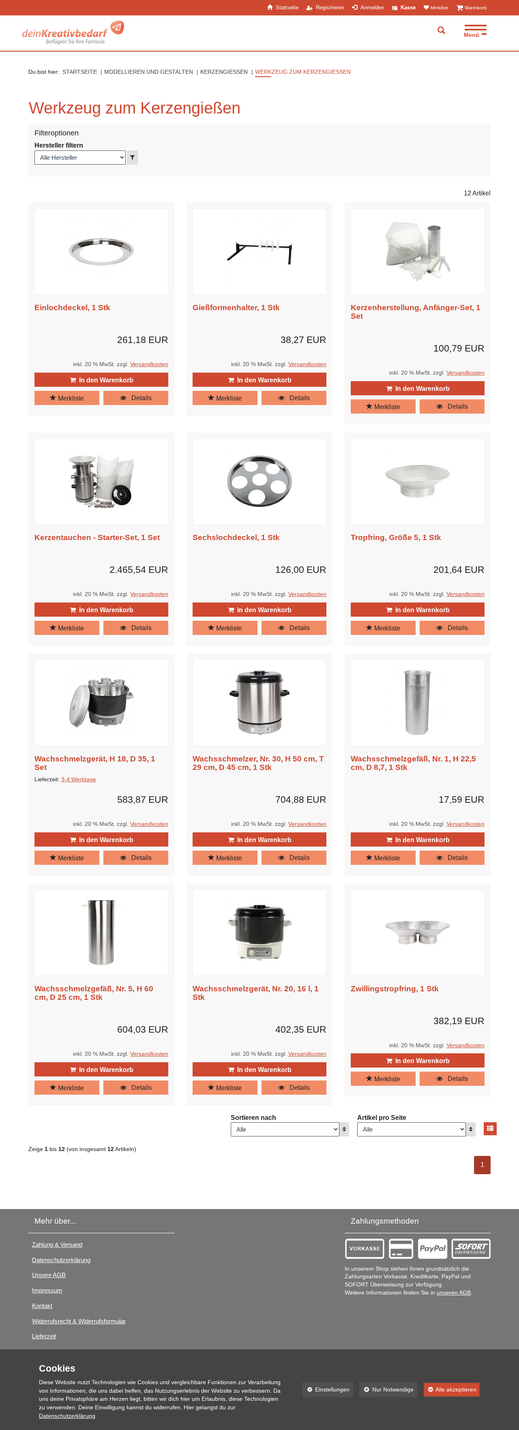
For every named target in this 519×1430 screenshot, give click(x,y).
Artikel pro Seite (381, 1117)
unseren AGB (454, 1293)
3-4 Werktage (78, 779)
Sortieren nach (253, 1117)
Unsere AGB (49, 1274)
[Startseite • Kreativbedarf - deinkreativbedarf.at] (73, 33)
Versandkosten (149, 364)
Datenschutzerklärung (61, 1259)
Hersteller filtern (58, 145)
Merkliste (70, 398)
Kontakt (42, 1305)
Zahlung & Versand (57, 1244)
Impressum (47, 1290)
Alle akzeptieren (450, 1389)
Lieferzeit (44, 1336)
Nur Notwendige (386, 1389)
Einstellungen (326, 1389)
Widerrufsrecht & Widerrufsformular (79, 1321)
